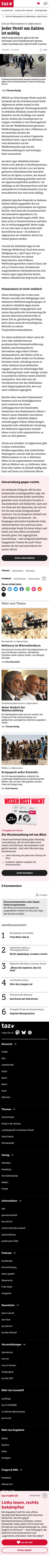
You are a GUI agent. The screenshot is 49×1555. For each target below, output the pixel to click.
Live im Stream (9, 1365)
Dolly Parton (8, 1136)
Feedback (6, 1478)
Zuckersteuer (8, 1117)
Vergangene (7, 1372)
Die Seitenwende (10, 1176)
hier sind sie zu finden (14, 913)
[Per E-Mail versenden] (4, 589)
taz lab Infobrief (9, 1332)
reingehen (6, 1293)
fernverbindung (9, 1267)
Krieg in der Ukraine (11, 1123)
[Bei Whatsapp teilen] (28, 589)
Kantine (5, 1445)
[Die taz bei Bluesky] (24, 1034)
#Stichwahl (30, 570)
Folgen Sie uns (8, 1033)
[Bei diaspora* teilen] (34, 589)
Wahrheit (6, 1097)
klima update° (8, 1274)
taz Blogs (6, 1398)
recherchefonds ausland (13, 1228)
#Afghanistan (18, 570)
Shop (4, 1451)
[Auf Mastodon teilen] (10, 589)
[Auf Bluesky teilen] (16, 589)
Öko (3, 1058)
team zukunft (8, 1313)
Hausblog (6, 1169)
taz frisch (6, 1319)
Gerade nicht (35, 1495)
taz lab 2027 (7, 1378)
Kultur (4, 1071)
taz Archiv (6, 1418)
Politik (5, 1052)
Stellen (5, 1182)
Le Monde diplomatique (13, 1411)
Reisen (5, 1438)
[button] (46, 3)
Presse (5, 1189)
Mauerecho (7, 1280)
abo (3, 1208)
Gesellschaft (8, 1065)
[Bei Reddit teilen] (40, 589)
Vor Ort (5, 1359)
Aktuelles (6, 1163)
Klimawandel (8, 1143)
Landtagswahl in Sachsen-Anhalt (18, 1130)
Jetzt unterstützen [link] (24, 558)
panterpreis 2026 (10, 1241)
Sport (4, 1078)
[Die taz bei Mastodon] (18, 1034)
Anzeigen (6, 1458)
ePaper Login (8, 1491)
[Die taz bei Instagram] (30, 1034)
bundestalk (7, 1261)
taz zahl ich (7, 1221)
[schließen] (44, 1495)
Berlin (4, 1084)
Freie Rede (7, 1287)
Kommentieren (20, 578)
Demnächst (7, 1352)
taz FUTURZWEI (9, 1405)
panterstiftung (9, 1234)
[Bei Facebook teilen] (22, 589)
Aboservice (7, 1484)
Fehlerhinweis (34, 578)
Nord (4, 1091)
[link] (8, 10)
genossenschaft (9, 1215)
